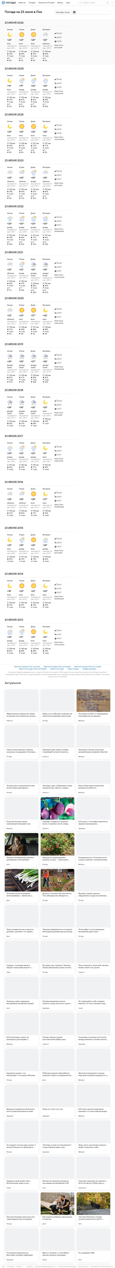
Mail (3, 1266)
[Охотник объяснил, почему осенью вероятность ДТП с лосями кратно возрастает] (93, 1209)
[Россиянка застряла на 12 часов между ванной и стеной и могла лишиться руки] (93, 1029)
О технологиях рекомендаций (66, 1266)
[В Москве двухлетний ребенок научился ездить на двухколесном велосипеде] (57, 1065)
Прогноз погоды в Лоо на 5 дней (57, 667)
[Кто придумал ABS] (93, 1245)
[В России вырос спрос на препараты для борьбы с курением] (21, 1029)
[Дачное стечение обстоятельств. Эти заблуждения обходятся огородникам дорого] (57, 886)
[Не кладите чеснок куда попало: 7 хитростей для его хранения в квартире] (21, 1137)
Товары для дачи (89, 669)
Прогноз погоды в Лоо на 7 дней (87, 667)
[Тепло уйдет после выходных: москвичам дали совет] (93, 922)
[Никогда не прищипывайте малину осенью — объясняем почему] (57, 850)
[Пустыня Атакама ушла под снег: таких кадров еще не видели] (21, 1209)
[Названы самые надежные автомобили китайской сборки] (21, 993)
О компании (10, 1266)
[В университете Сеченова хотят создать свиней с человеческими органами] (93, 850)
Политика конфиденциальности (45, 1266)
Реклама (19, 1266)
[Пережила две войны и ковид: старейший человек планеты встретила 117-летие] (57, 742)
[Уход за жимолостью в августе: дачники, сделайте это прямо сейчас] (21, 922)
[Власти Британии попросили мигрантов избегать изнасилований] (93, 778)
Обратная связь (83, 1266)
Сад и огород (73, 669)
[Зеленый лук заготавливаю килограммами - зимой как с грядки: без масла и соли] (21, 886)
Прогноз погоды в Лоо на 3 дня (27, 667)
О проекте (29, 1266)
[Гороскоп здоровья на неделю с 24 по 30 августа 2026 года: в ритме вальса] (93, 1173)
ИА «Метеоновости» (106, 1266)
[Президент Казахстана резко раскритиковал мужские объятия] (93, 742)
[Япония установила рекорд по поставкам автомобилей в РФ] (57, 1173)
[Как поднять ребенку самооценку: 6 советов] (57, 1209)
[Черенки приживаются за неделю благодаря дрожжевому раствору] (57, 922)
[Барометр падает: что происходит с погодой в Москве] (21, 1065)
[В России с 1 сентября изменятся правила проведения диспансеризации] (93, 814)
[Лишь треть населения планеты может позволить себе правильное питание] (93, 1137)
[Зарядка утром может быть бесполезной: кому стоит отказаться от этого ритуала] (21, 1173)
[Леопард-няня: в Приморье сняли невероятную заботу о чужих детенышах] (57, 778)
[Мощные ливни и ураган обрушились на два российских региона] (93, 886)
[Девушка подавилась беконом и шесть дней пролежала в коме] (21, 1101)
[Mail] (3, 2)
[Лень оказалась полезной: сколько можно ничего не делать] (93, 958)
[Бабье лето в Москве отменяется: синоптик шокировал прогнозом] (57, 706)
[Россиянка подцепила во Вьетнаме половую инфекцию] (21, 1245)
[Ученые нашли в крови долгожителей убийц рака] (57, 1029)
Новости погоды (57, 669)
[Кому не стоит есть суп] (57, 1101)
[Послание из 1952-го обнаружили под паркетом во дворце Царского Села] (93, 706)
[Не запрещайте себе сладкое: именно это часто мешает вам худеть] (93, 993)
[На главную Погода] (10, 2)
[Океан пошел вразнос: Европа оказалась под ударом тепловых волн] (21, 742)
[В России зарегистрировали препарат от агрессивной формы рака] (93, 1101)
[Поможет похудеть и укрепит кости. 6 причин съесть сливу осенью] (57, 814)
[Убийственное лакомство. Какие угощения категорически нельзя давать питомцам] (21, 706)
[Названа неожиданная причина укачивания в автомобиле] (21, 850)
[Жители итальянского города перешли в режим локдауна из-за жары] (93, 1065)
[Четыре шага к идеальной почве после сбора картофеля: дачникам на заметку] (21, 778)
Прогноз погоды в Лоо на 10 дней (32, 669)
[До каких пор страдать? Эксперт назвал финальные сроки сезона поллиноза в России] (57, 958)
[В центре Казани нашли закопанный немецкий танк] (21, 814)
